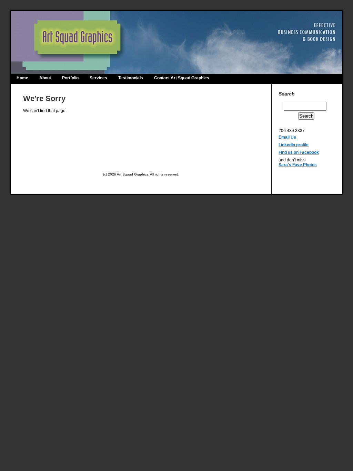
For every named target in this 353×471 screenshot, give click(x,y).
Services (98, 78)
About (45, 78)
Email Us (287, 137)
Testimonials (130, 78)
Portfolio (70, 78)
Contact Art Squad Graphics (181, 78)
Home (22, 78)
